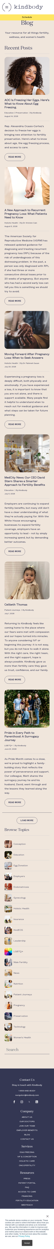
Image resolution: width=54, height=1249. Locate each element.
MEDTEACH (27, 1205)
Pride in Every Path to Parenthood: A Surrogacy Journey (21, 736)
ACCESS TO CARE (27, 1192)
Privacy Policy (24, 1236)
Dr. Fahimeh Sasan (31, 363)
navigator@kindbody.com (27, 1095)
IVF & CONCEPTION (27, 1157)
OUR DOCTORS (27, 1121)
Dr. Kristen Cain (30, 223)
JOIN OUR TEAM (27, 1126)
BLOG (27, 1135)
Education (9, 113)
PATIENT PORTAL (27, 1183)
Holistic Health (11, 223)
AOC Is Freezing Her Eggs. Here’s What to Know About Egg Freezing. (26, 104)
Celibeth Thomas (15, 604)
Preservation (22, 113)
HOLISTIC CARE (27, 1161)
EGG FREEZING (27, 1152)
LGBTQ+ (8, 746)
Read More (14, 157)
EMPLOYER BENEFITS (27, 1130)
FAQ (27, 1187)
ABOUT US (27, 1117)
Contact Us (27, 1079)
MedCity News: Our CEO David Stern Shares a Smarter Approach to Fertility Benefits (25, 481)
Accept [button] (27, 1243)
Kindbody (37, 113)
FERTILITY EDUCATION (27, 1200)
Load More (27, 820)
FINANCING (27, 1196)
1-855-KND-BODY (27, 1091)
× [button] (47, 1215)
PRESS (27, 1179)
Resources (27, 1172)
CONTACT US (27, 1139)
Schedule (27, 17)
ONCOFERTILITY (27, 1165)
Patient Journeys (12, 610)
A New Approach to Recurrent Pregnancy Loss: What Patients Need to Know (25, 214)
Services (27, 1146)
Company (27, 1111)
